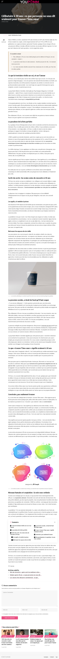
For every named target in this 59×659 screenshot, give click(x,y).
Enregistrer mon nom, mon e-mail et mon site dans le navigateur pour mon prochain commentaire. (25, 614)
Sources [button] (12, 566)
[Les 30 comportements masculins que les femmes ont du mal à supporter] (22, 633)
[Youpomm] (29, 1)
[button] (3, 1)
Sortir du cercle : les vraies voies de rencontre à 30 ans (19, 533)
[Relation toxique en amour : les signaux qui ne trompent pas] (36, 633)
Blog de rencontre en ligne (7, 636)
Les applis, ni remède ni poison (20, 537)
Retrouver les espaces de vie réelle (22, 540)
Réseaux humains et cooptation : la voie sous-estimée (44, 538)
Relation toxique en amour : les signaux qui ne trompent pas (36, 640)
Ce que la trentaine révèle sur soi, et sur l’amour (20, 526)
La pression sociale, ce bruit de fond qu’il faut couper (44, 526)
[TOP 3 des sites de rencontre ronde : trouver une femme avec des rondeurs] (8, 633)
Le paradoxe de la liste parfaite (19, 530)
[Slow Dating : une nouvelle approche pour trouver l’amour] (51, 633)
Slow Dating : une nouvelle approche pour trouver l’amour (50, 640)
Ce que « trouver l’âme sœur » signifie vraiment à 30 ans (44, 530)
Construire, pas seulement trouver (44, 534)
